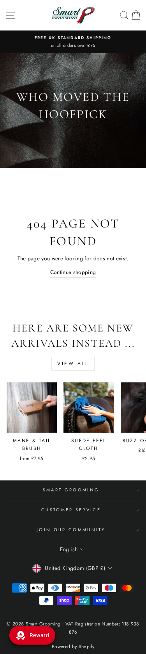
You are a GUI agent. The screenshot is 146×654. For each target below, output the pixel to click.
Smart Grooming (71, 490)
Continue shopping (73, 272)
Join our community (71, 530)
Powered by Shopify (73, 646)
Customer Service (71, 510)
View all (73, 363)
